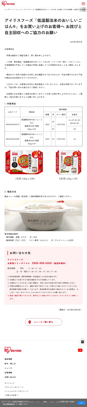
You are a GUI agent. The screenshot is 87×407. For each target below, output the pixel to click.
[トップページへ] (8, 6)
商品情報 (8, 359)
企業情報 (8, 372)
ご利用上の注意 (10, 395)
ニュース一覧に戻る (43, 321)
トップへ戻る (82, 340)
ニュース (19, 9)
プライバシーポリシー (13, 387)
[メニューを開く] (83, 3)
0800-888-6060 (42, 263)
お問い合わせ (10, 377)
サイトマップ (9, 383)
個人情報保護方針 (9, 404)
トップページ (9, 9)
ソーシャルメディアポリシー (15, 391)
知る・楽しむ (10, 363)
